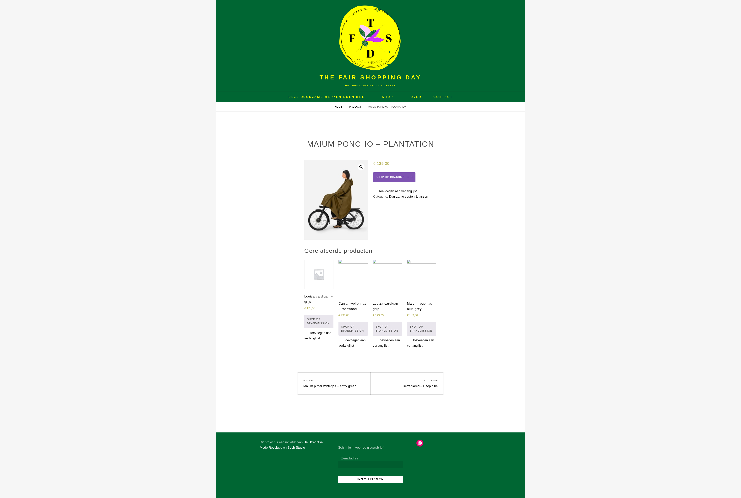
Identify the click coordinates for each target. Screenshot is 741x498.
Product (355, 106)
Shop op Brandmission (394, 177)
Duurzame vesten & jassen (408, 196)
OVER (416, 97)
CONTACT (443, 97)
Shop (387, 97)
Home (339, 106)
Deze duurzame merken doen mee (326, 97)
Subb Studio (296, 447)
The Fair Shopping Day (371, 77)
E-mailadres (349, 458)
